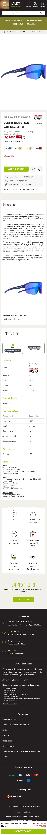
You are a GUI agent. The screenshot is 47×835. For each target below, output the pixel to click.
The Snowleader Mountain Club (16, 725)
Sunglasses (11, 32)
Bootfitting (7, 741)
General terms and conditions (16, 816)
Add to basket (16, 169)
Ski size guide (8, 746)
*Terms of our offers (22, 812)
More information (10, 704)
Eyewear (17, 319)
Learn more (30, 189)
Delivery (6, 730)
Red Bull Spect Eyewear (17, 117)
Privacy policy (34, 816)
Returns (6, 735)
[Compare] (40, 169)
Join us (5, 757)
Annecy (6, 680)
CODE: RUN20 (18, 24)
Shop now (31, 24)
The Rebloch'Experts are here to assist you (21, 751)
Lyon (26, 680)
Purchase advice (10, 719)
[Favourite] (33, 169)
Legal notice (32, 821)
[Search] (43, 11)
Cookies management (18, 821)
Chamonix (16, 680)
